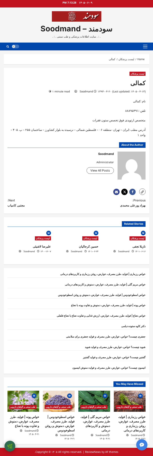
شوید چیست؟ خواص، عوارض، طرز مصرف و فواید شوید (115, 346)
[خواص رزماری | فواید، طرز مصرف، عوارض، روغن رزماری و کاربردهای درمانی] (130, 401)
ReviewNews (93, 452)
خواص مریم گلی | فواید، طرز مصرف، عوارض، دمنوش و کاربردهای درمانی (105, 284)
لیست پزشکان (137, 73)
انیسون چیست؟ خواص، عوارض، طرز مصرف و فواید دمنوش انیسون (109, 367)
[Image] (143, 232)
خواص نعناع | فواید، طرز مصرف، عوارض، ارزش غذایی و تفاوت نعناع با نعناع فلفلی (101, 315)
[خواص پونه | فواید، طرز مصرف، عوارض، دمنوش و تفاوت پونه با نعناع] (23, 401)
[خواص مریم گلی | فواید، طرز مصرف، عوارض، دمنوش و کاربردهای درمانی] (94, 401)
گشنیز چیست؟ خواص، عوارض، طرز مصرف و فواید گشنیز (114, 357)
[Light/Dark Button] (15, 46)
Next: (16, 202)
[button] (145, 46)
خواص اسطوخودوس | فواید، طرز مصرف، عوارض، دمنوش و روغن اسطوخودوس (102, 294)
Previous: (133, 202)
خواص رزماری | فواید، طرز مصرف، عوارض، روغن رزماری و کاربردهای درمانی (103, 274)
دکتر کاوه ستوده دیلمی (133, 326)
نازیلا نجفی (139, 246)
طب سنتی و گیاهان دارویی (129, 406)
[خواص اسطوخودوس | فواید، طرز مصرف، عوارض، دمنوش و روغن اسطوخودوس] (59, 401)
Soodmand (86, 91)
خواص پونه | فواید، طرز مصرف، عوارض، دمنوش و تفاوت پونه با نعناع (108, 305)
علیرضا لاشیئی (42, 246)
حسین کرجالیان (88, 246)
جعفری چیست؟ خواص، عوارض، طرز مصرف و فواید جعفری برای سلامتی (106, 336)
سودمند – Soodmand (76, 28)
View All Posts (100, 170)
